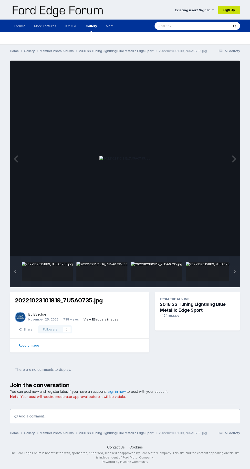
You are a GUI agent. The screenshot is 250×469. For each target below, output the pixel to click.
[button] (15, 271)
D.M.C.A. (71, 26)
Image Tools (219, 247)
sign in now (117, 391)
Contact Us (116, 447)
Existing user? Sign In (193, 10)
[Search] (234, 26)
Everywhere (214, 26)
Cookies (136, 447)
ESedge (39, 314)
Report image (29, 345)
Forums (19, 26)
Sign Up (229, 10)
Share (26, 329)
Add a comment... (32, 416)
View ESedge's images (100, 319)
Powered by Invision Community (125, 462)
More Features (45, 26)
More (110, 26)
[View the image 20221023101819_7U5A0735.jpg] (47, 271)
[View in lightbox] (124, 158)
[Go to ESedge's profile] (20, 317)
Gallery (91, 26)
